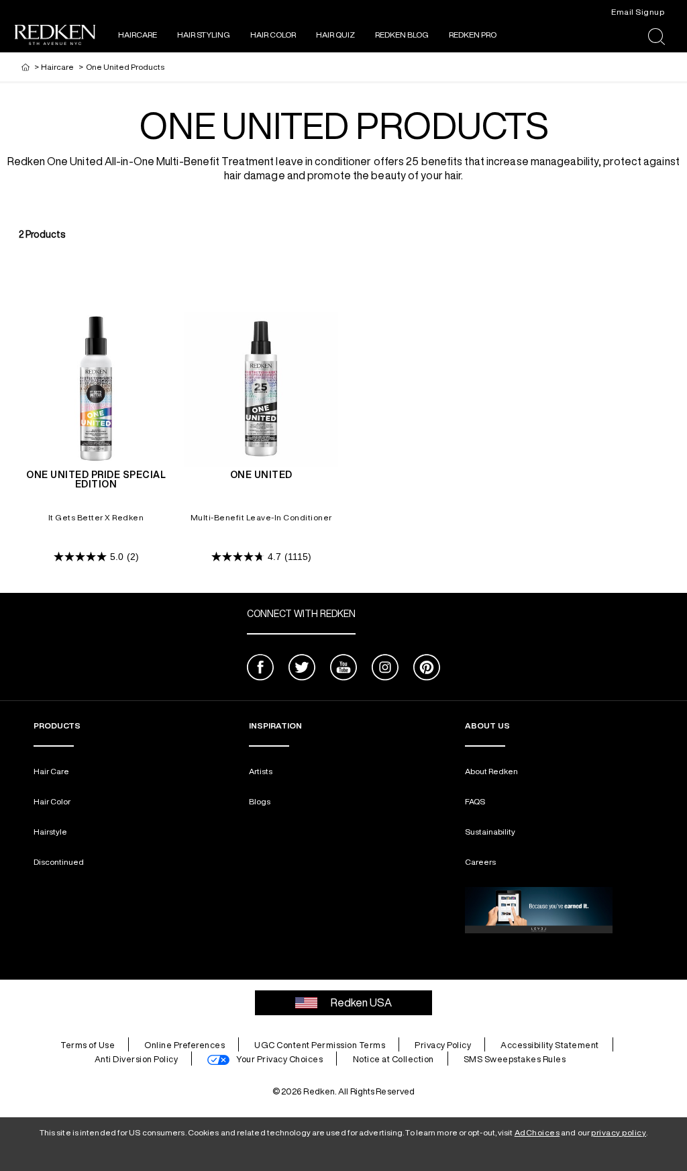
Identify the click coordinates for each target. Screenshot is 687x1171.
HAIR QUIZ (335, 34)
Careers (480, 861)
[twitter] (301, 669)
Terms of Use (87, 1045)
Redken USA (361, 1002)
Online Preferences (184, 1045)
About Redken (491, 771)
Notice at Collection (393, 1059)
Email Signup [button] (637, 11)
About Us (487, 725)
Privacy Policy (443, 1045)
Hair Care (51, 771)
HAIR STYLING (203, 34)
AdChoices (537, 1132)
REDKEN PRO (472, 34)
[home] (25, 66)
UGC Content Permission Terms (319, 1045)
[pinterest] (426, 669)
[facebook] (260, 669)
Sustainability (490, 831)
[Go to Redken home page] (55, 36)
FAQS (475, 801)
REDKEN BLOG (402, 34)
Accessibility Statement (549, 1045)
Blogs (259, 801)
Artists (260, 771)
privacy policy (618, 1132)
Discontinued (59, 861)
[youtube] (343, 669)
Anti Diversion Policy (136, 1059)
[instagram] (385, 669)
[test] (539, 910)
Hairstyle (50, 831)
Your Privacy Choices (279, 1059)
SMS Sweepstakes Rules (515, 1059)
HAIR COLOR (273, 34)
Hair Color (52, 801)
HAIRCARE (137, 34)
